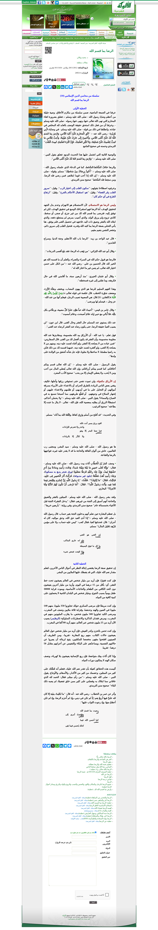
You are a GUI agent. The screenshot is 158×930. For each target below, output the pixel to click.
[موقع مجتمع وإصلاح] (101, 33)
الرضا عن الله (106, 774)
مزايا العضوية (28, 64)
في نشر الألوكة (35, 80)
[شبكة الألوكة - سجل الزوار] (91, 4)
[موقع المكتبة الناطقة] (46, 33)
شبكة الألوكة (102, 43)
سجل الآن (34, 68)
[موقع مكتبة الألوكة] (53, 33)
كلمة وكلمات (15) (105, 811)
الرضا (109, 782)
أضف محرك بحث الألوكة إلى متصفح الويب (79, 919)
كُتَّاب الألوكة (125, 37)
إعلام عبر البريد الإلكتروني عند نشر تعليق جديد (82, 832)
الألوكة (64, 915)
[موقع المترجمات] (26, 33)
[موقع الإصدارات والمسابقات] (36, 33)
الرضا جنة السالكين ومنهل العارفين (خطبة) (95, 813)
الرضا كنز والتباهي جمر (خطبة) (100, 800)
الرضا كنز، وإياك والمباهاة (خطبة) (99, 816)
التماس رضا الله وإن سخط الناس (99, 767)
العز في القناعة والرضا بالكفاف (100, 759)
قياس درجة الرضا (105, 779)
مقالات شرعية (89, 38)
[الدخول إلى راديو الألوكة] (120, 23)
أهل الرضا (108, 777)
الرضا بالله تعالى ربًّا (104, 757)
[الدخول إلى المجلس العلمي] (121, 28)
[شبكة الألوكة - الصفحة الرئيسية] (100, 4)
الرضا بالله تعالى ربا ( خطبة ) (101, 769)
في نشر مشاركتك (35, 76)
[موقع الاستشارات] (82, 33)
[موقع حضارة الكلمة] (92, 33)
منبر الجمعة (60, 38)
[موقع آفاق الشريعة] (119, 33)
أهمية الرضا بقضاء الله (103, 808)
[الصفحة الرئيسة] (110, 4)
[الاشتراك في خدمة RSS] (105, 4)
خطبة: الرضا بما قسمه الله (101, 803)
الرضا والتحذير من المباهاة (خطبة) (99, 798)
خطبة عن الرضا (105, 821)
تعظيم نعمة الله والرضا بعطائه (100, 764)
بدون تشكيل (78, 84)
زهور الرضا (107, 762)
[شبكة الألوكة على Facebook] (39, 3)
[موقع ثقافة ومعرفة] (111, 33)
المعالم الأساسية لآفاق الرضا (101, 805)
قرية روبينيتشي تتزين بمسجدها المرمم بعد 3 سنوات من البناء (127, 53)
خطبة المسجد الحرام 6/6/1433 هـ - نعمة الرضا (94, 772)
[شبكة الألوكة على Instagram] (52, 3)
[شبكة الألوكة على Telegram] (57, 3)
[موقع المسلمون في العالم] (72, 33)
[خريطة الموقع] (107, 4)
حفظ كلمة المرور (33, 56)
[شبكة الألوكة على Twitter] (44, 3)
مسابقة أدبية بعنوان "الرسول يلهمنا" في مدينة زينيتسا (127, 49)
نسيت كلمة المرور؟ (36, 58)
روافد (53, 38)
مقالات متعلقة (82, 63)
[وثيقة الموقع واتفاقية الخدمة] (77, 4)
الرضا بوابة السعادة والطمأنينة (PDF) (98, 819)
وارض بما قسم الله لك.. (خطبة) (100, 789)
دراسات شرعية (79, 38)
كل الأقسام (98, 38)
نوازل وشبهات (69, 38)
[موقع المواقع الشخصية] (62, 33)
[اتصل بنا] (65, 4)
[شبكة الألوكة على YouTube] (48, 3)
